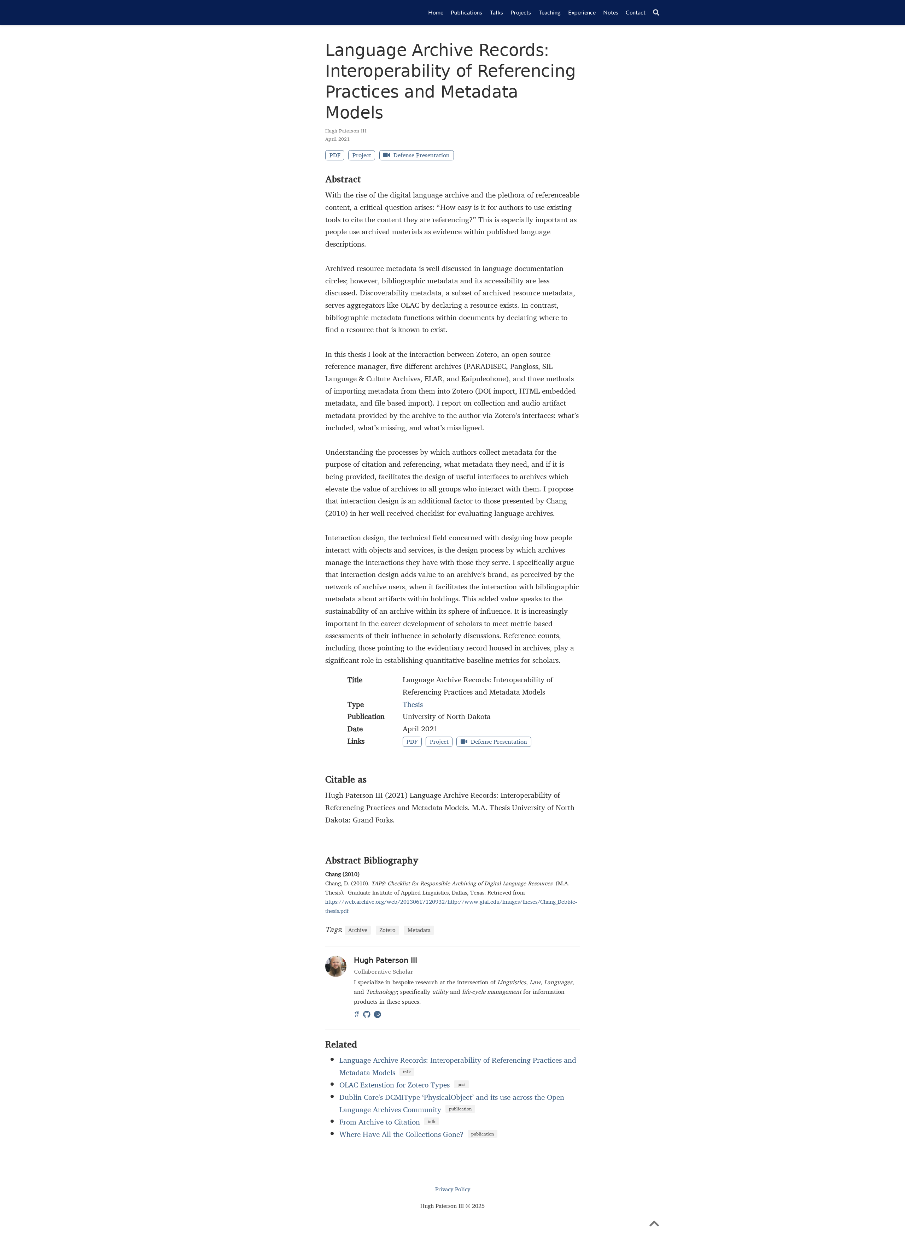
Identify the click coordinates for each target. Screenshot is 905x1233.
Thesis (413, 704)
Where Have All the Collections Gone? (401, 1134)
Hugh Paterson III (346, 130)
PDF (334, 155)
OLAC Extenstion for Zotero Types (394, 1084)
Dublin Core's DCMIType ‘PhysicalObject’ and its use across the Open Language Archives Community (451, 1103)
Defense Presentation (421, 155)
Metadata (419, 930)
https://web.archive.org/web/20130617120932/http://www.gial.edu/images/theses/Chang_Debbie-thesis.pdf (451, 906)
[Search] (656, 12)
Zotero (387, 930)
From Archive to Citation (379, 1121)
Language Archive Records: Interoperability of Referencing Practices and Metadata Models (457, 1066)
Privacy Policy (452, 1189)
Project (361, 155)
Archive (357, 930)
